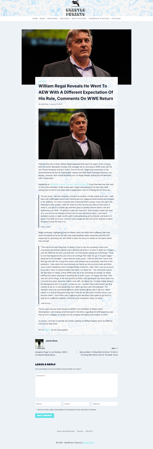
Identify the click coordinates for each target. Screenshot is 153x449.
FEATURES (116, 19)
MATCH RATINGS (79, 19)
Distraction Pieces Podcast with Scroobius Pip (69, 184)
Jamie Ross (44, 104)
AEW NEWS (65, 19)
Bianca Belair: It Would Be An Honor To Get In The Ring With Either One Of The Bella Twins (99, 352)
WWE (44, 81)
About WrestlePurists (66, 431)
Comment (41, 376)
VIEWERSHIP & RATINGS (99, 19)
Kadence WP (88, 443)
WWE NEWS (52, 19)
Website (96, 404)
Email (67, 404)
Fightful (47, 330)
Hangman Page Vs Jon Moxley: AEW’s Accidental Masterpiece (51, 352)
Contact (80, 431)
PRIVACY (89, 431)
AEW (40, 81)
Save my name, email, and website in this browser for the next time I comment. (66, 410)
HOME (35, 19)
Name (39, 404)
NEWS (42, 19)
